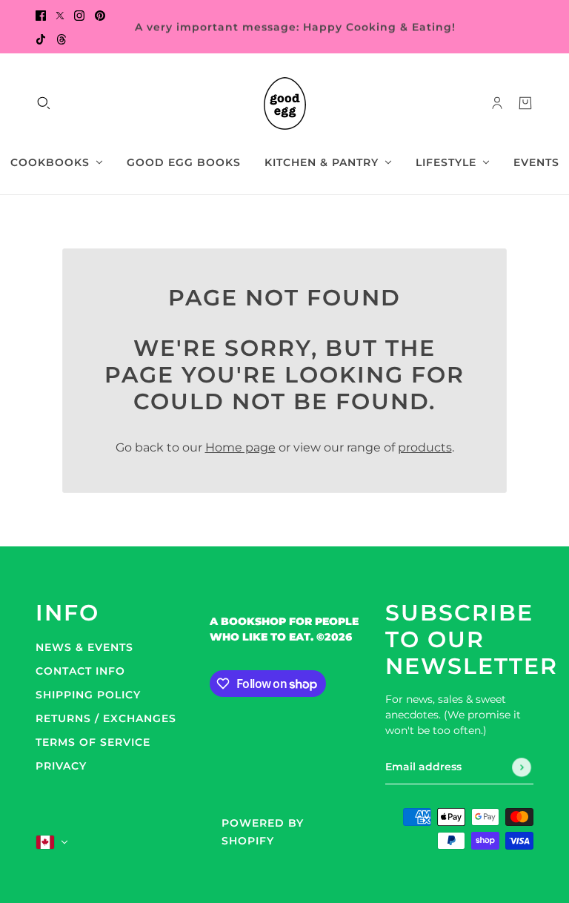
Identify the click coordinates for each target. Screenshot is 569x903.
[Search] (44, 103)
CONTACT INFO (80, 671)
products (425, 447)
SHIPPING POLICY (88, 694)
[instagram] (79, 15)
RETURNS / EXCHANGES (106, 718)
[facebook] (41, 15)
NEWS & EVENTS (84, 647)
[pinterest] (100, 15)
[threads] (61, 38)
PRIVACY (61, 766)
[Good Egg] (285, 103)
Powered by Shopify (263, 831)
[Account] (497, 103)
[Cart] (525, 103)
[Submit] (521, 767)
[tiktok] (41, 38)
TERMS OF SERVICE (93, 742)
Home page (240, 447)
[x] (60, 15)
